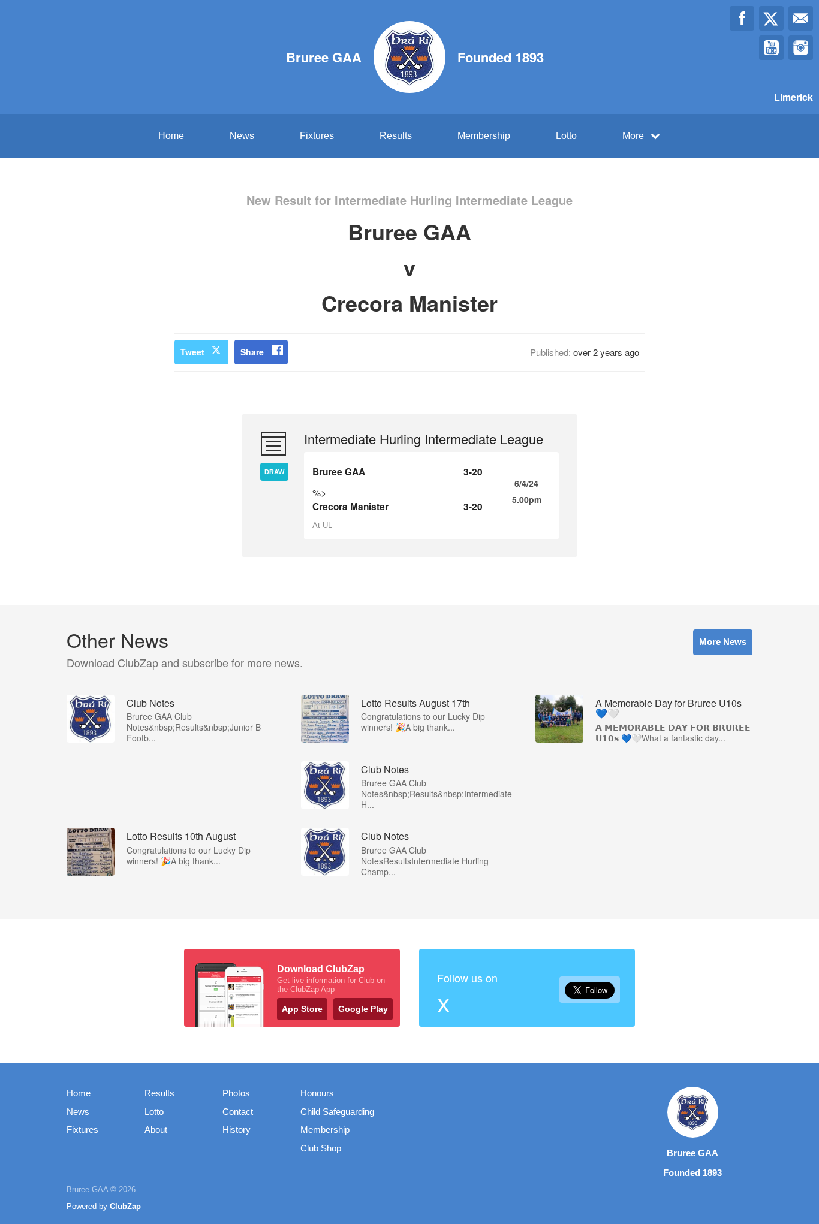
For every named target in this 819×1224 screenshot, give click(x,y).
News (242, 136)
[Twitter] (771, 18)
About (155, 1129)
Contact (237, 1112)
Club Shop (320, 1148)
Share (252, 352)
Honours (317, 1093)
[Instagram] (800, 47)
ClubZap (125, 1206)
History (236, 1129)
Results (396, 136)
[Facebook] (742, 18)
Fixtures (317, 136)
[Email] (800, 18)
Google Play (363, 1009)
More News (722, 642)
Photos (236, 1093)
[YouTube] (771, 47)
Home (171, 136)
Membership (483, 136)
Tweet (192, 352)
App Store (302, 1009)
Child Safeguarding (337, 1112)
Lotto (566, 136)
